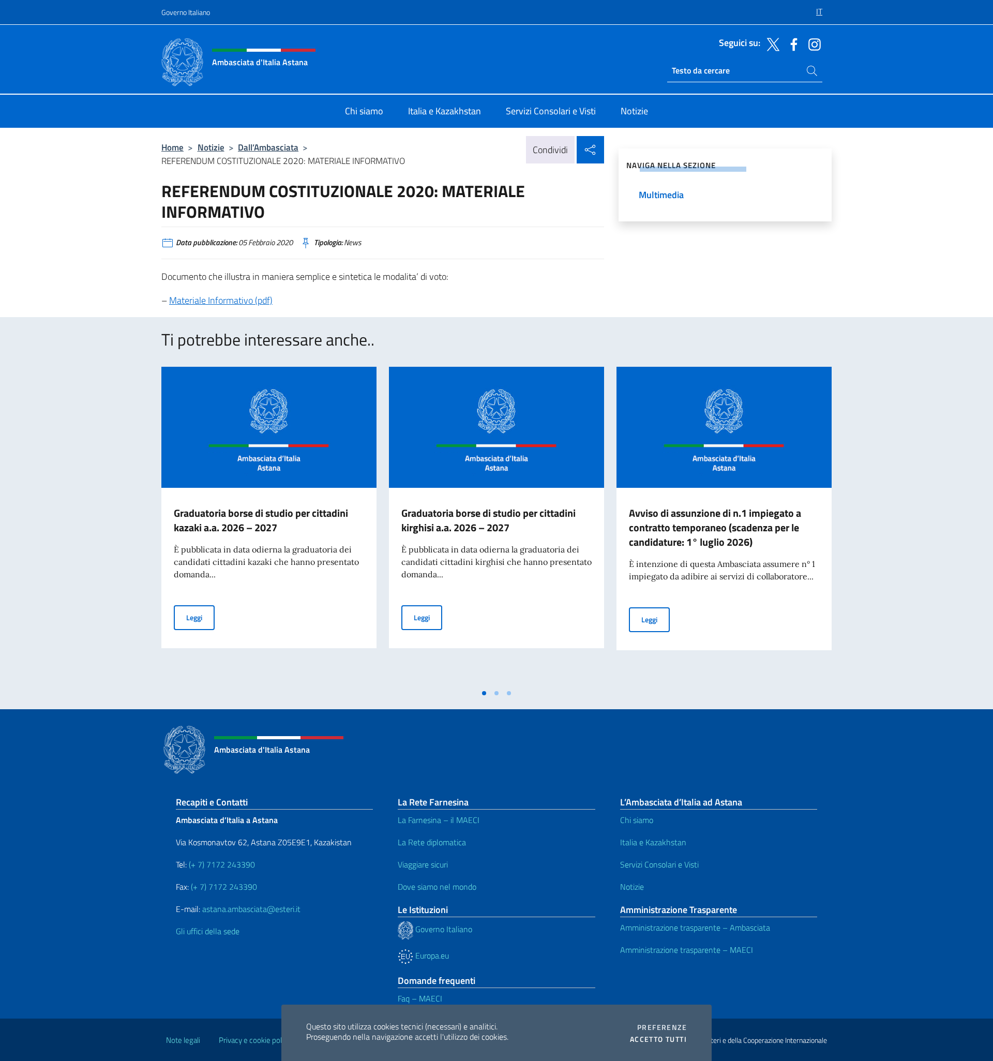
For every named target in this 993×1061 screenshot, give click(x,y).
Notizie (211, 147)
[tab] (484, 693)
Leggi (200, 617)
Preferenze (662, 1027)
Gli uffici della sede (207, 931)
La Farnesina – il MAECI (438, 820)
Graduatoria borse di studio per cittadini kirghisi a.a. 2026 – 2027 (488, 520)
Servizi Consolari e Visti (659, 864)
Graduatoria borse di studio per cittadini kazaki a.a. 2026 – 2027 (261, 520)
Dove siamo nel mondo (437, 886)
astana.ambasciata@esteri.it (251, 909)
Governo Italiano (185, 12)
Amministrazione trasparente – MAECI (686, 950)
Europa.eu (431, 955)
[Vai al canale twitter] (770, 43)
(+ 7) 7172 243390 (221, 864)
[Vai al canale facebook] (791, 43)
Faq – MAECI (420, 998)
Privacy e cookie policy (255, 1040)
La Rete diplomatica (432, 842)
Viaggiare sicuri (423, 864)
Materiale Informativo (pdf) (221, 300)
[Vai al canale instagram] (812, 43)
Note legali (183, 1040)
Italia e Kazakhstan (653, 842)
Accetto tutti (658, 1039)
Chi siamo (636, 820)
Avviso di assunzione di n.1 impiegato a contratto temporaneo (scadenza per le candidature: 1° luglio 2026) (715, 527)
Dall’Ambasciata (268, 147)
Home (172, 147)
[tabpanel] (269, 525)
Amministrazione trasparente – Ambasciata (695, 927)
